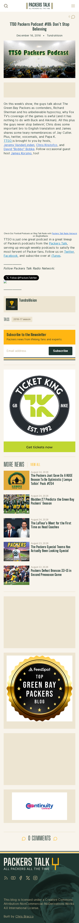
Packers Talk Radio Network (64, 234)
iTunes (55, 255)
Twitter (69, 251)
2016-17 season (21, 319)
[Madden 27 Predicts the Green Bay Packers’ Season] (16, 504)
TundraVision (54, 35)
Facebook (11, 255)
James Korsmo (21, 153)
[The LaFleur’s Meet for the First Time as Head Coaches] (16, 527)
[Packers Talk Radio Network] (39, 281)
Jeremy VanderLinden (19, 145)
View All (35, 465)
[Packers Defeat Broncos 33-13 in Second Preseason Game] (16, 575)
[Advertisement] (39, 90)
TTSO (8, 140)
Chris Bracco (24, 916)
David (8, 149)
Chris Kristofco (47, 145)
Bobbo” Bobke (24, 149)
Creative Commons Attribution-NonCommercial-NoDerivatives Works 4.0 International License (39, 904)
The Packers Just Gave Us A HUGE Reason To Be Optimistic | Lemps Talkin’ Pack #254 (51, 479)
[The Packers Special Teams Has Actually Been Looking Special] (16, 551)
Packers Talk (58, 243)
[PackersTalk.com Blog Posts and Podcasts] (39, 6)
